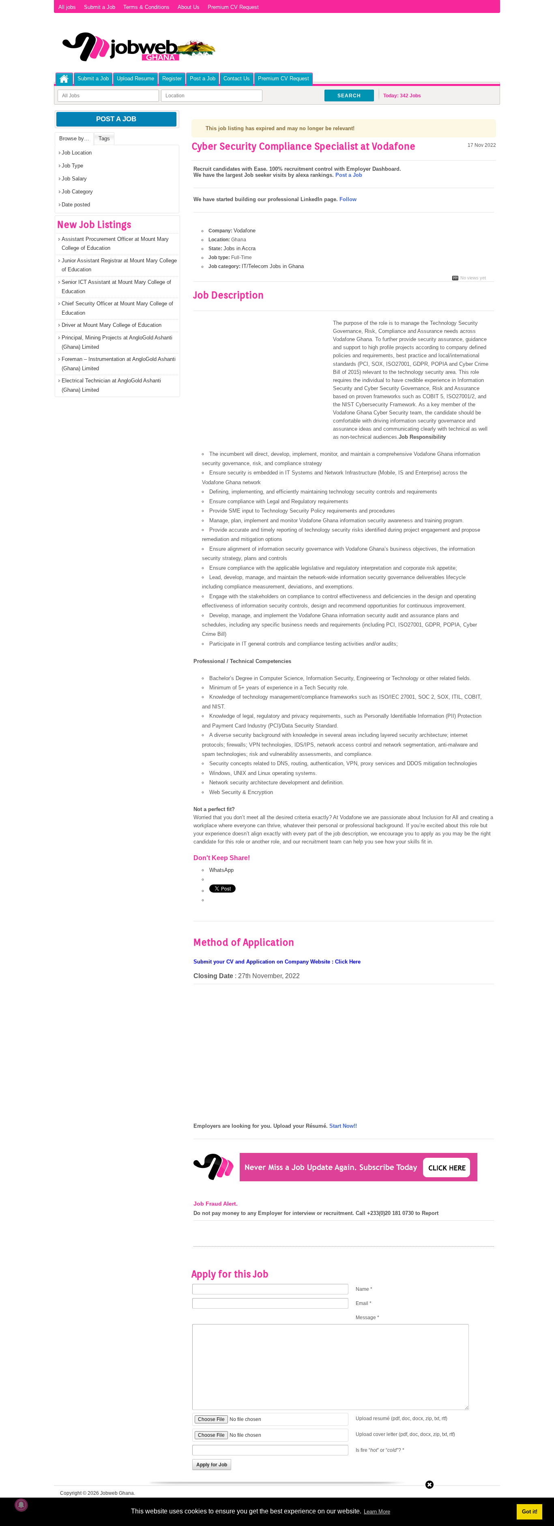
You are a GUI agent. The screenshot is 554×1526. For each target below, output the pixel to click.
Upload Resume (135, 78)
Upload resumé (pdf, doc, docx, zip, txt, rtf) (401, 1418)
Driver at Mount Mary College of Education (111, 325)
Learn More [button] (377, 1512)
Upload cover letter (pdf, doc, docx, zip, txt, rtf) (405, 1434)
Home (64, 79)
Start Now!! (343, 1126)
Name (364, 1289)
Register (172, 78)
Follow (347, 199)
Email (363, 1303)
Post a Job (202, 78)
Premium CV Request (233, 7)
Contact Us (236, 78)
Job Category (77, 192)
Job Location (77, 153)
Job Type (72, 166)
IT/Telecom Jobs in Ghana (273, 266)
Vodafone (245, 231)
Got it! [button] (529, 1512)
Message (367, 1317)
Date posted (76, 205)
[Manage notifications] (21, 1504)
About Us (189, 7)
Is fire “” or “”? (380, 1450)
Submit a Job (99, 7)
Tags (104, 138)
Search (349, 96)
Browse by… (74, 138)
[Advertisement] (261, 379)
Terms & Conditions (146, 7)
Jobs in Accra (239, 248)
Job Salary (74, 179)
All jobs (67, 7)
